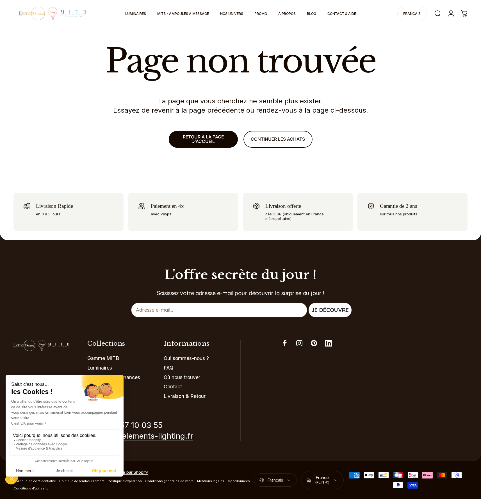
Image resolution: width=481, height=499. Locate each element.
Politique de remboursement (81, 481)
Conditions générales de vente (169, 481)
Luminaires (99, 368)
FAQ (168, 368)
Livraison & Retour (185, 396)
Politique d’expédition (125, 481)
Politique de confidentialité (34, 481)
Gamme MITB (103, 358)
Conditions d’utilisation (32, 488)
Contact (173, 386)
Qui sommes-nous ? (186, 358)
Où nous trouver (182, 377)
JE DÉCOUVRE (330, 309)
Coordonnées (239, 481)
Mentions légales (210, 481)
